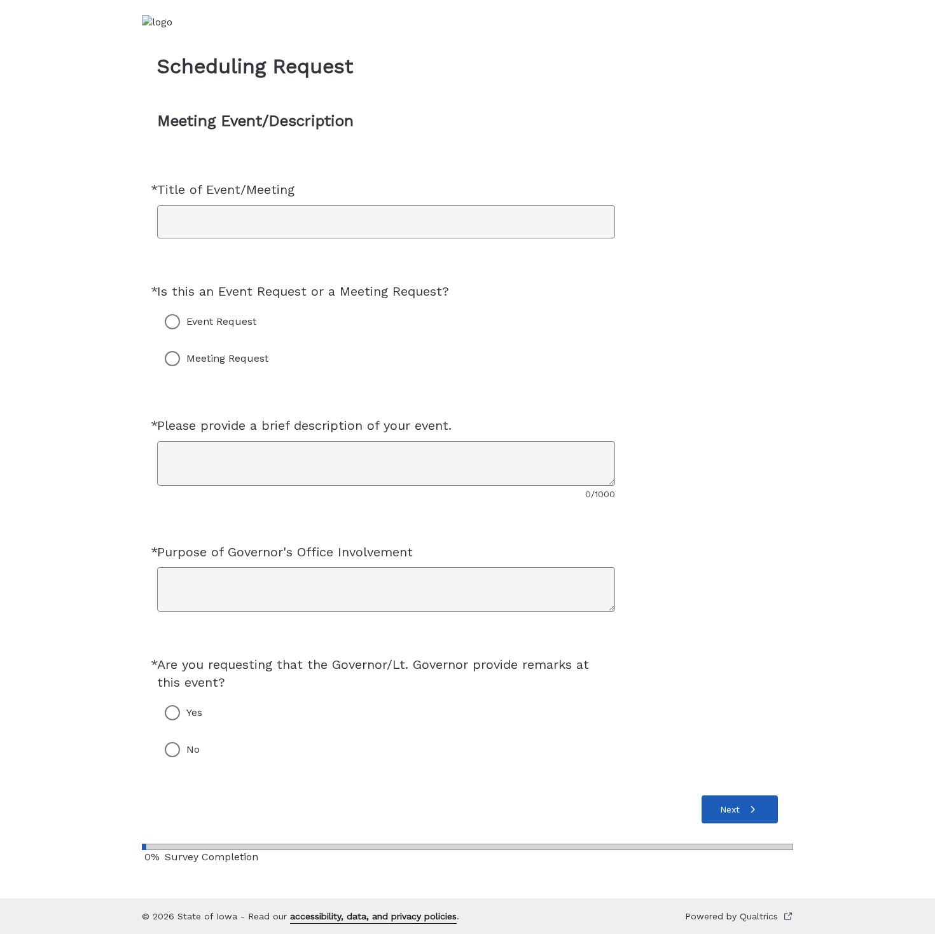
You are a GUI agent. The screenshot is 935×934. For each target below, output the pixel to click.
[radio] (172, 321)
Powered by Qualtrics (731, 916)
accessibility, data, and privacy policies (373, 916)
